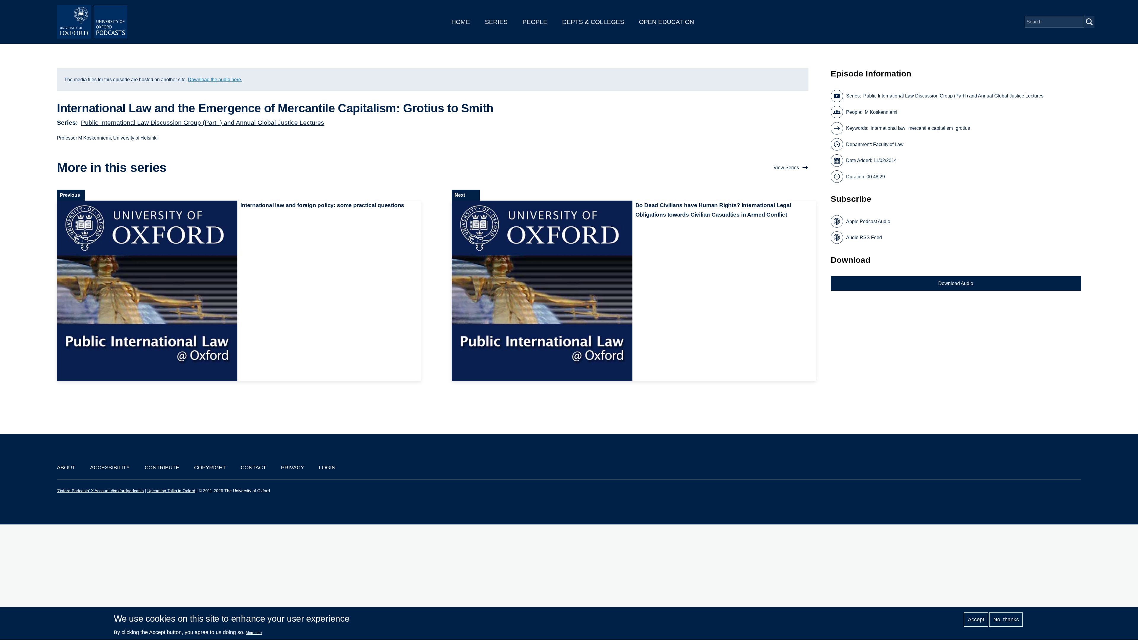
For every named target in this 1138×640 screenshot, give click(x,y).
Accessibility (110, 468)
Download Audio (955, 283)
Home (460, 21)
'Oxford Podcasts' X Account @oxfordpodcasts (100, 490)
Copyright (210, 468)
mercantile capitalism (930, 128)
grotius (963, 128)
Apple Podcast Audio (868, 221)
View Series (786, 167)
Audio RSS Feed (864, 237)
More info (254, 633)
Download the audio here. (215, 79)
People (534, 21)
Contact (253, 468)
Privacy (292, 468)
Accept (976, 620)
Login (327, 468)
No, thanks (1006, 620)
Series (496, 21)
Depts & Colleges (593, 21)
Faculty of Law (888, 144)
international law (888, 128)
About (66, 468)
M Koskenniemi (881, 112)
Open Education (666, 21)
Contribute (162, 468)
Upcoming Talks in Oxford (171, 490)
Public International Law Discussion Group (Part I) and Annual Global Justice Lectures (202, 122)
